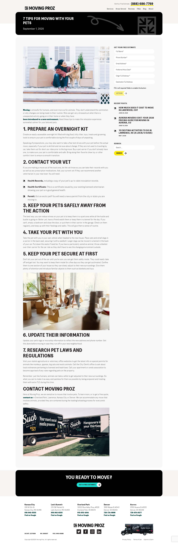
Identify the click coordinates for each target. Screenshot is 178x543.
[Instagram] (92, 531)
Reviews (131, 9)
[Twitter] (79, 531)
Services (110, 9)
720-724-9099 (109, 513)
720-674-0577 (136, 513)
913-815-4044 (83, 513)
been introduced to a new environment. (41, 119)
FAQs (139, 9)
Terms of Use (137, 539)
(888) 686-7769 (142, 3)
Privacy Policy (126, 539)
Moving (26, 110)
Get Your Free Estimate (121, 4)
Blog (144, 9)
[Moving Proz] (40, 8)
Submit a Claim (148, 539)
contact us (28, 398)
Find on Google (30, 515)
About (151, 9)
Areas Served (121, 9)
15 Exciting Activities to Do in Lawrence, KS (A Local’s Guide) (135, 131)
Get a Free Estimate (87, 485)
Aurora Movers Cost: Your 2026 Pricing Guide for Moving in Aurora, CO (136, 120)
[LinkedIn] (99, 531)
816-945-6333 (30, 513)
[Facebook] (85, 531)
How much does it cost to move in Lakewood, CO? (136, 109)
